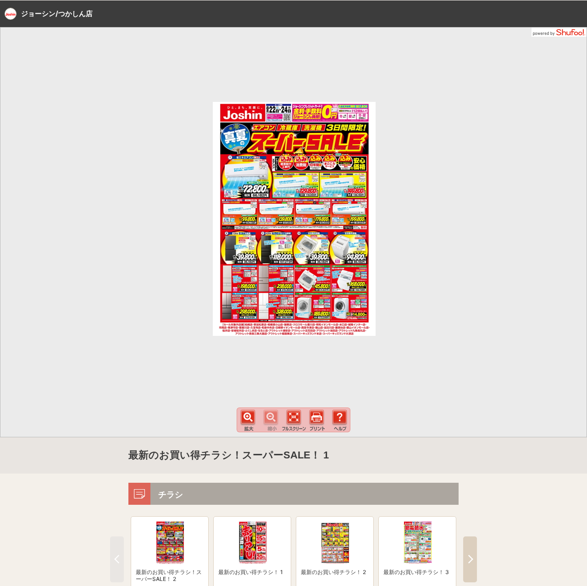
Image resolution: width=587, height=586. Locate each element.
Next (470, 559)
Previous (117, 559)
